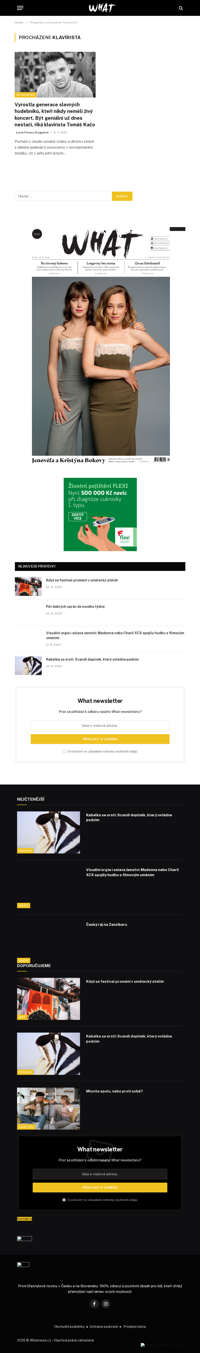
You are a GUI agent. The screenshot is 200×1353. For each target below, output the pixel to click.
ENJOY (23, 905)
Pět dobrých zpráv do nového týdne (75, 607)
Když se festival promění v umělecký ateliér (82, 580)
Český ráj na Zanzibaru (106, 924)
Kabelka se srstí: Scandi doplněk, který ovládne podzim (92, 659)
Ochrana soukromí (104, 1327)
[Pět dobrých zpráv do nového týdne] (28, 613)
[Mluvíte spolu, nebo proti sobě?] (48, 1109)
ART (22, 1017)
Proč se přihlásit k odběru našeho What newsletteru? (100, 712)
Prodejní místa (134, 1327)
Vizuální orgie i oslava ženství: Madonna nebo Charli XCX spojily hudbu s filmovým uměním (115, 635)
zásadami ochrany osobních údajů (112, 751)
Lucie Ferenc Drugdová (32, 132)
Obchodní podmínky (69, 1327)
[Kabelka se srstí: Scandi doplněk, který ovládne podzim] (28, 665)
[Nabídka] (20, 7)
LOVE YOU (26, 1126)
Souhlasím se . (102, 751)
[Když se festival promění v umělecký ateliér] (28, 586)
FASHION (25, 850)
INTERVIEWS (25, 94)
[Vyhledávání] (180, 7)
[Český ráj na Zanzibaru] (48, 942)
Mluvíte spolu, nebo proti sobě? (114, 1091)
